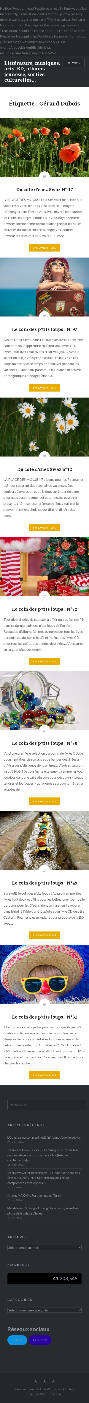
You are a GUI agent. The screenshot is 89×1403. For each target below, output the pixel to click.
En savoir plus (44, 247)
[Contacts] (35, 1381)
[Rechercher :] (46, 1105)
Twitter (17, 1340)
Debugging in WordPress (34, 36)
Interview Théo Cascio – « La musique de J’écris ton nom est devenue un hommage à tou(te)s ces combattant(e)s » (42, 1155)
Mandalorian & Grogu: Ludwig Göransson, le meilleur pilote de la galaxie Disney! (43, 1210)
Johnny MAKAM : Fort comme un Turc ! (34, 1195)
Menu (76, 62)
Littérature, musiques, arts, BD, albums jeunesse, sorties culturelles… (32, 71)
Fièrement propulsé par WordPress (38, 1389)
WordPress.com (51, 1394)
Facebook (40, 1340)
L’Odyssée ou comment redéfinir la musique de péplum (44, 1137)
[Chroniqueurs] (44, 1381)
